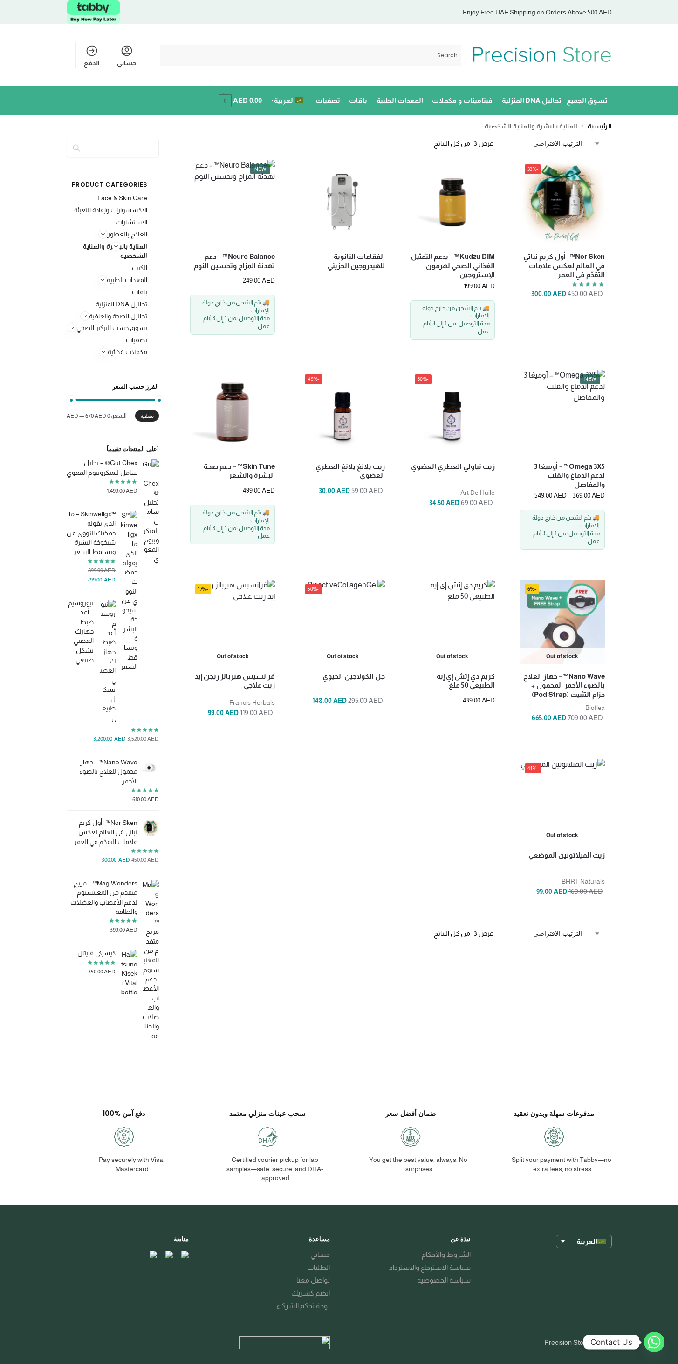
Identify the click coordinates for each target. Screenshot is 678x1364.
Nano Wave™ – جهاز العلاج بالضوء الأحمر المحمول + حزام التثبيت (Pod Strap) (564, 685)
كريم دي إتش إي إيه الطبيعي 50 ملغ (466, 680)
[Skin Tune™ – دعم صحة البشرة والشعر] (232, 412)
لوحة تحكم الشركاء (303, 1306)
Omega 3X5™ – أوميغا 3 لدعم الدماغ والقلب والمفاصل (569, 475)
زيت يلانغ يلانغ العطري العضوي (350, 470)
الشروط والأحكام (446, 1254)
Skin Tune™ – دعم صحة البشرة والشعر (239, 470)
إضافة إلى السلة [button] (562, 349)
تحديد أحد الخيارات (562, 559)
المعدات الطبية (127, 280)
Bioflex (595, 707)
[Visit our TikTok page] (153, 1254)
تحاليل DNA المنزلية (121, 304)
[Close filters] (194, 145)
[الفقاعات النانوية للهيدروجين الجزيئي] (342, 202)
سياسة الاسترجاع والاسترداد (430, 1267)
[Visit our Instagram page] (168, 1254)
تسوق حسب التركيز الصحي (111, 327)
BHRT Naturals (583, 881)
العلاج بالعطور (127, 234)
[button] (239, 101)
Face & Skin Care (122, 198)
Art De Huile (477, 492)
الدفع (92, 63)
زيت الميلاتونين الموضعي (566, 855)
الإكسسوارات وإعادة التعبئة (110, 210)
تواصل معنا (313, 1280)
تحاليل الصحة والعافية (118, 316)
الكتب (139, 267)
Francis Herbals (252, 702)
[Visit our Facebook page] (184, 1254)
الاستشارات (131, 222)
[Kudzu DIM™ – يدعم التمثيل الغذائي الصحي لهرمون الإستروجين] (452, 202)
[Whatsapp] (654, 1342)
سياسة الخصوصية (444, 1280)
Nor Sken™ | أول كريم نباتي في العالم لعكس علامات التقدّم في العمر (564, 265)
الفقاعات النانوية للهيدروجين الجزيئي (356, 261)
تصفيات (136, 340)
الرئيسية (600, 126)
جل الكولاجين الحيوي (353, 676)
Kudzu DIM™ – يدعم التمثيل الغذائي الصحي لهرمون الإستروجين (453, 265)
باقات (139, 292)
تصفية (147, 415)
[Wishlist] (534, 174)
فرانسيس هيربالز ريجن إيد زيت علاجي (235, 680)
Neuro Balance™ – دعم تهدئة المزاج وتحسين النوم (234, 261)
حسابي (127, 63)
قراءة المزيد (342, 349)
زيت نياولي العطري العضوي (453, 466)
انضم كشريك (310, 1293)
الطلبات (318, 1267)
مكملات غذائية (127, 352)
